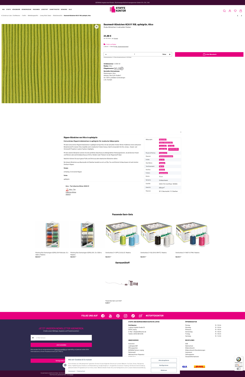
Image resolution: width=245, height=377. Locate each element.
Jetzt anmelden (61, 345)
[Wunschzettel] (235, 11)
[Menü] (242, 357)
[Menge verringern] (106, 54)
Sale (70, 9)
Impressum (71, 371)
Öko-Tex (162, 166)
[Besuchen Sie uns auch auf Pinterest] (118, 315)
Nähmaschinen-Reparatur (136, 354)
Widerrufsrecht (190, 348)
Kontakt (109, 80)
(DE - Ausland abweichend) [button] (122, 46)
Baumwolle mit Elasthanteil (166, 156)
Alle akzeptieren (164, 360)
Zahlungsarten (189, 354)
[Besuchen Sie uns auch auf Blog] (140, 315)
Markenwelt (132, 352)
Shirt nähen (171, 145)
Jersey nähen (163, 145)
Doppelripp (162, 163)
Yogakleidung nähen (173, 149)
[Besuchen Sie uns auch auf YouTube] (110, 315)
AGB (186, 343)
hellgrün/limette (163, 173)
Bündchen (162, 169)
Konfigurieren (163, 365)
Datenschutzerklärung (60, 349)
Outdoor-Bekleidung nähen (166, 142)
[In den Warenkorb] (3, 22)
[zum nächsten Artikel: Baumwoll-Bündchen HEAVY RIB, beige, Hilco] (241, 16)
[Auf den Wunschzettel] (96, 27)
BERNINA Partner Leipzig (136, 350)
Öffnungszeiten (133, 348)
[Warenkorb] (240, 11)
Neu (3, 9)
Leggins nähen (163, 149)
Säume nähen (163, 139)
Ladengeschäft (133, 346)
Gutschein (131, 343)
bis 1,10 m (162, 159)
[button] (224, 11)
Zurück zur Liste (7, 15)
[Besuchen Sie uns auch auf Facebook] (102, 315)
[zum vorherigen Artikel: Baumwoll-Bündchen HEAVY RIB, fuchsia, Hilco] (238, 16)
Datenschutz (81, 371)
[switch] (239, 369)
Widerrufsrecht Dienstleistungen (195, 350)
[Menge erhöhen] (170, 54)
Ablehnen (164, 370)
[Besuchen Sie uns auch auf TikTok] (133, 315)
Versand (116, 38)
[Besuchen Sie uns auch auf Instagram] (125, 315)
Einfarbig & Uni (163, 153)
